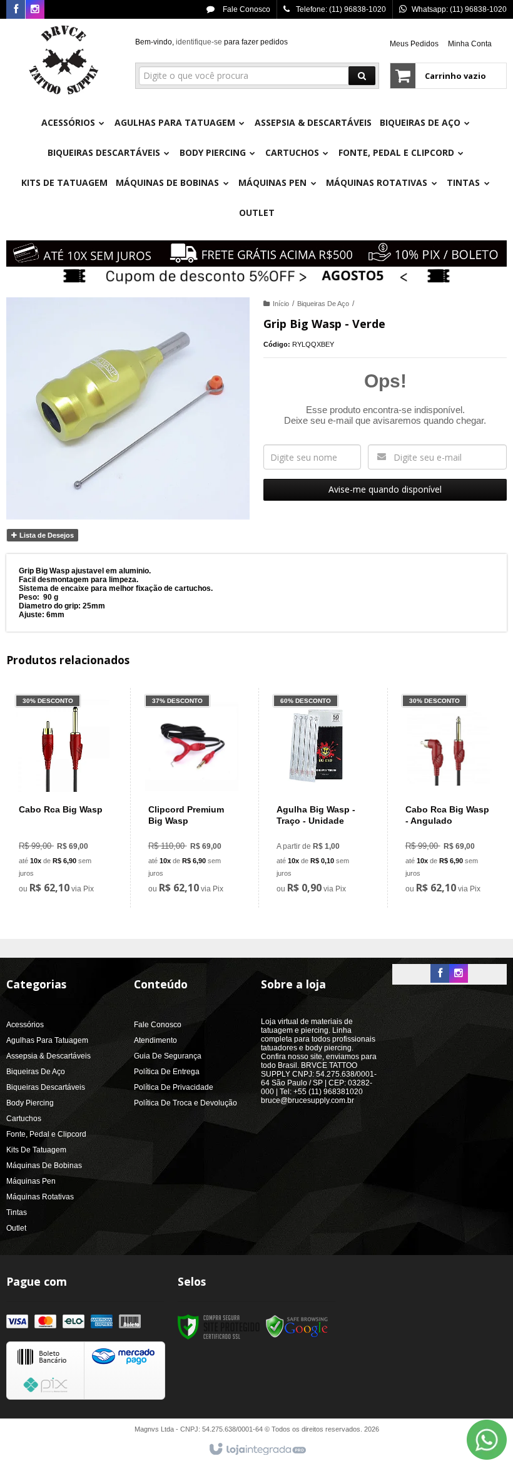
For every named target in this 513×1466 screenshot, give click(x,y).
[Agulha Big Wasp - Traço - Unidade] (320, 798)
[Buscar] (361, 75)
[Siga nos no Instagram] (35, 10)
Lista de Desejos (46, 535)
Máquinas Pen (31, 1181)
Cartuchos (23, 1118)
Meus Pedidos (414, 43)
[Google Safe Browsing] (297, 1327)
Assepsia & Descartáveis (48, 1056)
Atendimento (155, 1040)
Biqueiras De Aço (323, 303)
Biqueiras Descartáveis (45, 1087)
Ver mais (70, 848)
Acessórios (25, 1024)
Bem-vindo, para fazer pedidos (211, 42)
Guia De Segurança (167, 1056)
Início (281, 303)
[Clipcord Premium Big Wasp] (192, 798)
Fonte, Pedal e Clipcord (46, 1134)
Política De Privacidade (173, 1087)
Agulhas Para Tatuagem (47, 1040)
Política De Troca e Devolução (185, 1103)
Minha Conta (470, 43)
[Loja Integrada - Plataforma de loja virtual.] (256, 1450)
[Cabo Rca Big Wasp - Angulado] (449, 798)
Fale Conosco (245, 9)
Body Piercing (30, 1103)
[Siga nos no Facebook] (15, 10)
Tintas (16, 1212)
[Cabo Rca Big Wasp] (62, 798)
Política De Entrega (167, 1071)
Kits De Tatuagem (36, 1150)
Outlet (16, 1228)
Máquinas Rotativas (40, 1196)
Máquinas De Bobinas (44, 1165)
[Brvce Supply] (63, 60)
